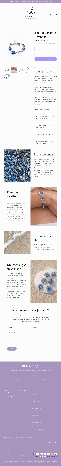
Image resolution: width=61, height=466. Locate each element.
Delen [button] (37, 67)
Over (33, 398)
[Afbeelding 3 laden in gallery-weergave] (21, 70)
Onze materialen (36, 405)
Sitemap (34, 394)
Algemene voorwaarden (45, 461)
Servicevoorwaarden (37, 422)
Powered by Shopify (17, 461)
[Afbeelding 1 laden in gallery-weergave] (7, 70)
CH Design (11, 461)
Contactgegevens (36, 432)
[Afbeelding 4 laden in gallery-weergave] (27, 70)
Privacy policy (35, 425)
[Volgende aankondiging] (58, 1)
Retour (33, 418)
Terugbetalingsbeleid (27, 461)
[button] (3, 14)
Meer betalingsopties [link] (45, 62)
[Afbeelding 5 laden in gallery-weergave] (7, 76)
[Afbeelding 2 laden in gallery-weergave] (14, 70)
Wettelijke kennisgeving (52, 462)
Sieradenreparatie (36, 408)
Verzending (35, 415)
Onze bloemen (35, 401)
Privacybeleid (36, 461)
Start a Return (35, 391)
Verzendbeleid (54, 461)
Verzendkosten (37, 43)
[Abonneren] (42, 379)
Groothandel (35, 411)
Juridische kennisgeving (38, 429)
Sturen (12, 348)
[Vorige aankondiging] (3, 1)
